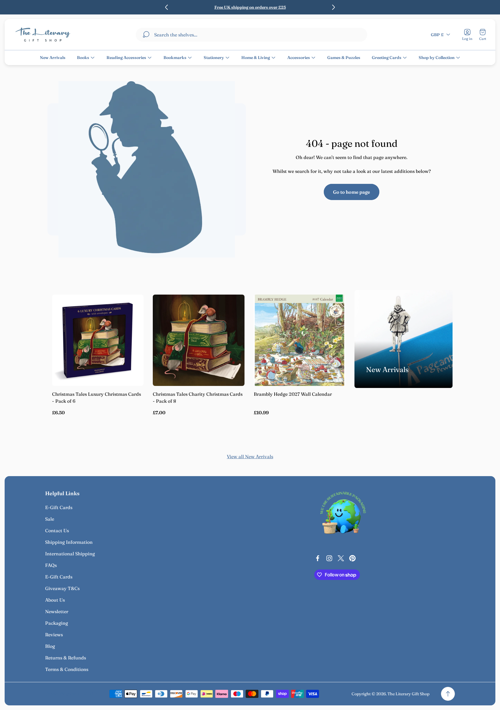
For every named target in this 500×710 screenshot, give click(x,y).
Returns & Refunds (65, 658)
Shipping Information (69, 542)
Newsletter (56, 611)
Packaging (56, 623)
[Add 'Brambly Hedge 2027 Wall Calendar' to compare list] (334, 322)
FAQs (51, 565)
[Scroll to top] (448, 694)
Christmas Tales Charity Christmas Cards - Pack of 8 (197, 397)
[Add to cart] (132, 306)
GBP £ (437, 34)
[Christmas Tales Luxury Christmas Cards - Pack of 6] (98, 340)
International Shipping (70, 553)
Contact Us (57, 530)
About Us (55, 600)
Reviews (54, 634)
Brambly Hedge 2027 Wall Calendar (293, 394)
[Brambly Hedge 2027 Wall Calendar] (299, 340)
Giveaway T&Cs (62, 588)
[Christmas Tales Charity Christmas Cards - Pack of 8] (198, 340)
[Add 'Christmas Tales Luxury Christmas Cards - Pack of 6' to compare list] (132, 322)
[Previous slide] (166, 7)
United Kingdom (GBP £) (69, 693)
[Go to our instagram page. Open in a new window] (329, 558)
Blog (50, 646)
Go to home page (351, 192)
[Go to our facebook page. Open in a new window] (317, 558)
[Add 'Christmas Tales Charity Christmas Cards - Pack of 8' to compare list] (233, 322)
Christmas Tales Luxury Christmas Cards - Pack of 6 (96, 397)
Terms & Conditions (66, 669)
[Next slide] (333, 7)
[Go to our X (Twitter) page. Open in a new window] (340, 558)
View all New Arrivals (250, 456)
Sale (49, 519)
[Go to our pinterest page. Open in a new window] (352, 558)
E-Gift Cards (58, 507)
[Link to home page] (343, 514)
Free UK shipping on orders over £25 (250, 7)
